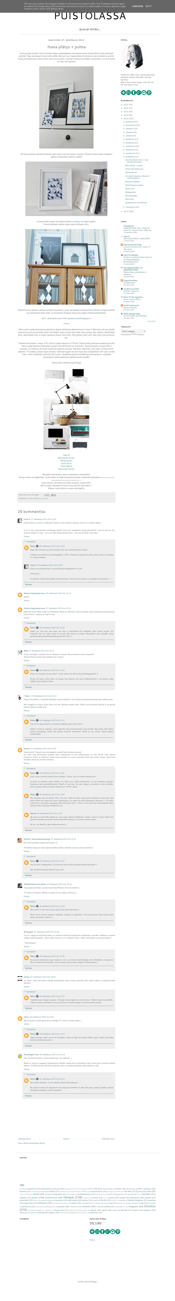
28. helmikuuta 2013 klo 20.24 (52, 1079)
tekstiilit (124, 1210)
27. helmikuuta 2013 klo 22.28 (42, 977)
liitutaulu (86, 1198)
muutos (85, 1200)
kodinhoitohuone (84, 1194)
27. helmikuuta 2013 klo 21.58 (46, 932)
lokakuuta (130, 128)
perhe (136, 1203)
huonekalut (63, 1191)
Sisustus (45, 498)
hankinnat (34, 1191)
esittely (110, 1189)
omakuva (65, 1203)
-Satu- (27, 696)
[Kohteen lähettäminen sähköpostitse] (45, 495)
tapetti (104, 1210)
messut (35, 1200)
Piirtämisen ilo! (131, 172)
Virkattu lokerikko (132, 181)
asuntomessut (46, 1188)
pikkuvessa (26, 1206)
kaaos (22, 1194)
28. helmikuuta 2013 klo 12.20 (52, 627)
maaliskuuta (131, 153)
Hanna (27, 748)
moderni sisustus (47, 1200)
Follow (92, 1240)
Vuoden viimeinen (130, 307)
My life (104, 1200)
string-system (82, 1210)
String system (66, 460)
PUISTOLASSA (90, 15)
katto (28, 1194)
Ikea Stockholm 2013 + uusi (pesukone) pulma (136, 161)
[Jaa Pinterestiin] (55, 495)
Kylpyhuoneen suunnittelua (136, 202)
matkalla (147, 1197)
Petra (32, 546)
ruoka (98, 1206)
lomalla (95, 1197)
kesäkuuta (130, 142)
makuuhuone (134, 1197)
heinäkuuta (130, 139)
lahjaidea (23, 1197)
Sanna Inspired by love (34, 593)
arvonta (30, 498)
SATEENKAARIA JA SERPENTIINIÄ (132, 269)
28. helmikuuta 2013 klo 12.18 (52, 546)
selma (26, 977)
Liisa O (27, 519)
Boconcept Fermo (66, 468)
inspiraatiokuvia (96, 1191)
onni (111, 1203)
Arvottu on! (129, 188)
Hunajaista (128, 226)
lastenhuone (51, 1197)
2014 (126, 115)
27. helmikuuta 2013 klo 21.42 (63, 839)
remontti (86, 1206)
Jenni (26, 1017)
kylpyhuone (120, 1194)
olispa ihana (28, 1203)
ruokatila (107, 1206)
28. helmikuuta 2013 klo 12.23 (52, 720)
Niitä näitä (129, 199)
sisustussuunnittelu (35, 1210)
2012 (126, 211)
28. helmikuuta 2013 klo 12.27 (52, 861)
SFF (124, 1207)
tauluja (114, 1210)
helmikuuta (130, 156)
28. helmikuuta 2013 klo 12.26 (52, 773)
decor (78, 1189)
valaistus (51, 1212)
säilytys (93, 1210)
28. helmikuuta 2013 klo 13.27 (49, 813)
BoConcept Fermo (66, 457)
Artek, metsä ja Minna (131, 299)
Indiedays (84, 1191)
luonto (111, 1197)
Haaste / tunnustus (143, 1188)
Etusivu (66, 1138)
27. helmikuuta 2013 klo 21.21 (41, 650)
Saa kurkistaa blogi (132, 244)
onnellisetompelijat (100, 1203)
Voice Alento (66, 466)
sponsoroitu (59, 1210)
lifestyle (68, 1197)
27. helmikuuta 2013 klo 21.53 (59, 884)
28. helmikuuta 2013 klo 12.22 (52, 670)
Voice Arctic (66, 463)
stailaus (71, 1210)
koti (97, 1194)
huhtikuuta (130, 149)
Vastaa (26, 536)
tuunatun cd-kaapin (80, 221)
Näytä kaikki (151, 321)
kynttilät (130, 1194)
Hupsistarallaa (130, 280)
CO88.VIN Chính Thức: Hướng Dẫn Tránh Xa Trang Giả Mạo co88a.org (137, 229)
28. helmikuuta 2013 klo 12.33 (52, 1034)
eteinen (119, 1188)
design (84, 1189)
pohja (37, 1207)
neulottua (151, 1200)
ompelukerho (86, 1203)
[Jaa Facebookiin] (52, 495)
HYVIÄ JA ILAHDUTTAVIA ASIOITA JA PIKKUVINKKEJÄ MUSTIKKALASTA (137, 259)
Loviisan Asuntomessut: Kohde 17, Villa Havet (136, 248)
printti (53, 1207)
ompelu (74, 1203)
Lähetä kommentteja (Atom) (33, 1143)
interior (118, 1191)
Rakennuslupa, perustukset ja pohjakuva (134, 273)
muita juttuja (72, 1200)
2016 (126, 108)
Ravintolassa (74, 1206)
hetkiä (52, 1191)
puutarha (61, 1206)
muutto (95, 1200)
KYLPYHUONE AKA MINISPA (135, 316)
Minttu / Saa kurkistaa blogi (37, 839)
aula (58, 1188)
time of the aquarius (133, 297)
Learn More (137, 6)
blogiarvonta (68, 1189)
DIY (91, 1188)
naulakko (122, 1200)
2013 (126, 118)
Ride (26, 650)
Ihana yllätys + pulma (133, 165)
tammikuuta (131, 207)
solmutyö (48, 1210)
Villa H (126, 236)
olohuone (37, 498)
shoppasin (133, 1206)
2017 (126, 104)
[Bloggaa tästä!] (47, 495)
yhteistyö (94, 1212)
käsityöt (146, 1194)
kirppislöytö (71, 1194)
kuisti (103, 1194)
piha (142, 1203)
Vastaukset (31, 541)
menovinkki (24, 1200)
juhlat (149, 1191)
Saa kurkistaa (45, 53)
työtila (32, 1212)
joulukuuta (130, 121)
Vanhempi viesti (108, 1138)
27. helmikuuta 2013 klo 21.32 (43, 696)
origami (128, 1203)
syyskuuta (130, 132)
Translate (140, 334)
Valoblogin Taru (31, 1054)
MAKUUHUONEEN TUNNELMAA (136, 238)
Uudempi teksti (24, 1138)
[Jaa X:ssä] (50, 495)
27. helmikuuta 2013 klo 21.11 (58, 593)
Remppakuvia (130, 192)
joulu (140, 1191)
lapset (35, 1197)
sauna (117, 1206)
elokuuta (129, 135)
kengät (47, 1194)
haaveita (23, 1191)
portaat (45, 1206)
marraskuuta (131, 125)
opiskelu (120, 1203)
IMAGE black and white (35, 884)
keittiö (36, 1194)
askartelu (32, 1188)
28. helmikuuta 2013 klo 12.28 (52, 906)
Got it (149, 6)
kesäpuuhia (57, 1194)
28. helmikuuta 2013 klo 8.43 (41, 1017)
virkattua (72, 1212)
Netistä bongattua (135, 1200)
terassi (135, 1210)
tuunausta (147, 1210)
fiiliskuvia (129, 1189)
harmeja (44, 1191)
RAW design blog (131, 313)
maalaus (122, 1197)
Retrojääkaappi (131, 195)
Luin (104, 1198)
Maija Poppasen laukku (134, 185)
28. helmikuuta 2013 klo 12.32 (52, 996)
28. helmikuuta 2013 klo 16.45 (50, 565)
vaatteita (41, 1212)
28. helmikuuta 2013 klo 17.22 (52, 1054)
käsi (138, 1194)
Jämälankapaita (129, 282)
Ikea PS (66, 455)
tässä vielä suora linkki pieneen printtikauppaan (68, 318)
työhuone (23, 1212)
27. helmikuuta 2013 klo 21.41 (43, 748)
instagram (110, 1191)
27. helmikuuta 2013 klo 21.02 (43, 519)
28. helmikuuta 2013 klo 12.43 (52, 794)
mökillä (113, 1200)
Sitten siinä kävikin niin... (134, 169)
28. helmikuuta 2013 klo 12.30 (52, 956)
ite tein (127, 1191)
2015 (126, 111)
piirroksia (152, 1203)
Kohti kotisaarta (131, 305)
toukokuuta (130, 146)
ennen (100, 1188)
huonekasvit (74, 1191)
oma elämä (55, 1203)
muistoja (59, 1200)
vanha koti (63, 1213)
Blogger (93, 1281)
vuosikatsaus (83, 1213)
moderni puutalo (131, 289)
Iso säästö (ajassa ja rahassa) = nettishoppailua (138, 177)
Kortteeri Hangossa (131, 291)
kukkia (110, 1194)
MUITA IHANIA (130, 255)
